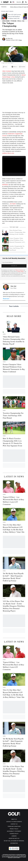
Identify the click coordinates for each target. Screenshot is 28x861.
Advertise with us (14, 838)
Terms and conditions (14, 826)
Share (6, 66)
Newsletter (23, 66)
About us (14, 819)
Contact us (14, 824)
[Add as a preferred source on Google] (14, 848)
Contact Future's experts (14, 821)
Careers (14, 836)
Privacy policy (14, 828)
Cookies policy (14, 833)
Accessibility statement (14, 831)
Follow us (15, 66)
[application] (14, 164)
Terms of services (19, 270)
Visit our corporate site (21, 855)
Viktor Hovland (6, 71)
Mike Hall (9, 38)
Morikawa (5, 184)
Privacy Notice (20, 271)
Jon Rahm (13, 204)
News (20, 40)
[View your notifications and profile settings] (10, 2)
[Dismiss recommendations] (26, 11)
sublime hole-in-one (8, 153)
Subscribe (19, 2)
